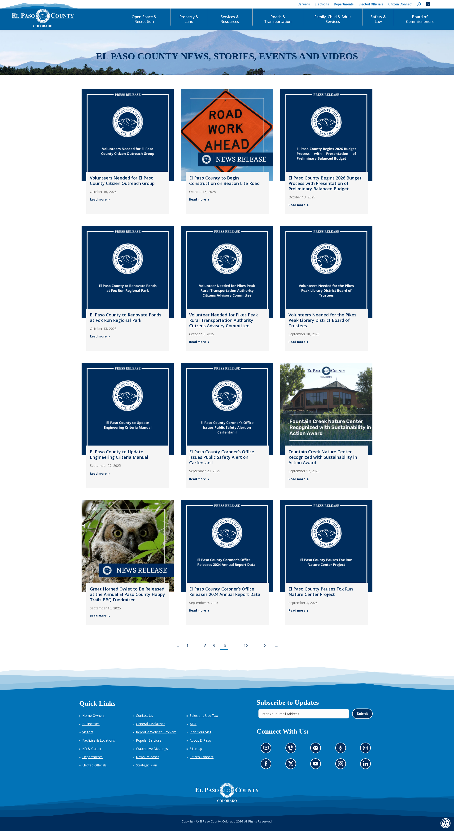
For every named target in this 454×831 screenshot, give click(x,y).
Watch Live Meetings (152, 748)
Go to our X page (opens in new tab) (292, 765)
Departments (92, 757)
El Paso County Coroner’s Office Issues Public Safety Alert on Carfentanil (221, 457)
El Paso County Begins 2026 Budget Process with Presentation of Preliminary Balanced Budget (325, 183)
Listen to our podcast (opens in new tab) (341, 749)
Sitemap (196, 748)
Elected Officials (94, 765)
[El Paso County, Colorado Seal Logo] (227, 792)
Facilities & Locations (98, 740)
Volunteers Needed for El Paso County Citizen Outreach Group (122, 180)
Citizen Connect (202, 757)
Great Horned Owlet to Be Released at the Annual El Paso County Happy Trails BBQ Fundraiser (127, 594)
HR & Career (91, 748)
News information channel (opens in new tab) (267, 749)
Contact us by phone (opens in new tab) (292, 749)
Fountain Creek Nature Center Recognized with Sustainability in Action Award (322, 457)
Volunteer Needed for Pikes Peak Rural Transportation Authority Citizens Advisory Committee (223, 320)
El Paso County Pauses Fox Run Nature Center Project (320, 591)
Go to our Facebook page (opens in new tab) (267, 765)
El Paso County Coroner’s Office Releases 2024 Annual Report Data (224, 591)
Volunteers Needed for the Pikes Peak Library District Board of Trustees (322, 320)
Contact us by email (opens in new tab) (317, 749)
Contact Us (144, 715)
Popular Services (148, 740)
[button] (419, 4)
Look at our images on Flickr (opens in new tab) (366, 749)
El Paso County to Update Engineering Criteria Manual (119, 454)
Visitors (87, 732)
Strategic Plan (146, 765)
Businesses (91, 724)
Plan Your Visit (200, 732)
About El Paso (200, 740)
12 (246, 645)
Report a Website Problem (156, 732)
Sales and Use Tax (204, 715)
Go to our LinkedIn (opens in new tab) (366, 765)
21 (266, 645)
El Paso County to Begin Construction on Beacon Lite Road (224, 180)
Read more (98, 199)
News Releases (147, 757)
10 (224, 645)
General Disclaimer (150, 724)
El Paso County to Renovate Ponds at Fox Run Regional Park (125, 317)
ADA (193, 724)
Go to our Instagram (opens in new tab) (341, 765)
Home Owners (93, 715)
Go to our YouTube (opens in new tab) (316, 765)
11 (235, 645)
